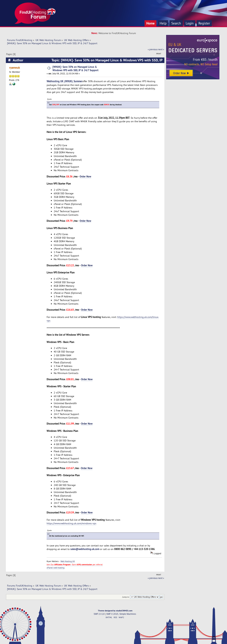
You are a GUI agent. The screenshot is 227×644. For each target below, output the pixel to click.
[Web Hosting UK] (13, 84)
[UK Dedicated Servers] (192, 78)
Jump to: (125, 597)
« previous (152, 49)
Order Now (85, 176)
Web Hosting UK (67, 561)
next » (161, 49)
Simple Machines (127, 614)
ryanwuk (14, 67)
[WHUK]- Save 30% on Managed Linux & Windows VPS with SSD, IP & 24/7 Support (75, 68)
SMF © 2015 (112, 614)
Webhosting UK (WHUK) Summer (64, 81)
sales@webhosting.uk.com (84, 549)
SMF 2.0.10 (99, 614)
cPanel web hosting (55, 567)
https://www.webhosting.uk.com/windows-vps (71, 523)
